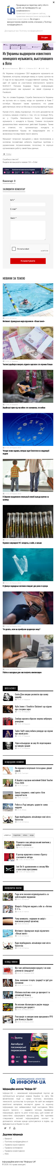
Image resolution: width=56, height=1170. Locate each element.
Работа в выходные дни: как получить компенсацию (22, 672)
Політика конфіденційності (16, 1142)
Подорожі (16, 835)
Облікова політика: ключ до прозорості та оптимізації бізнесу (32, 993)
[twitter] (5, 1128)
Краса (25, 835)
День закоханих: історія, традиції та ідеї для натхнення (33, 981)
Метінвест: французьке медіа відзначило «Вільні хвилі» (24, 321)
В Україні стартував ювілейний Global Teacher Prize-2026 (34, 781)
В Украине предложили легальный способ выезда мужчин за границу (26, 498)
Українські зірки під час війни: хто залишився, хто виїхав (24, 407)
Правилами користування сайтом (30, 14)
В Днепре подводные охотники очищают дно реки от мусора (25, 586)
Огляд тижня (11, 962)
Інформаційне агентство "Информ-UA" (19, 1162)
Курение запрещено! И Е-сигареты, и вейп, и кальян (22, 543)
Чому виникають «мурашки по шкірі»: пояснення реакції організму (30, 920)
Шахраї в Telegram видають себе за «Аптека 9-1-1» (33, 907)
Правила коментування (15, 1151)
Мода (32, 835)
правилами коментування (18, 19)
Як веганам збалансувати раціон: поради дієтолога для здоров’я (32, 1006)
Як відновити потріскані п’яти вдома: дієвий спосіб (33, 769)
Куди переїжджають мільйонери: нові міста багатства (33, 818)
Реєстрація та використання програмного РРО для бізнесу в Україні (34, 1018)
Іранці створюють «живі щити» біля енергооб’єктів (30, 794)
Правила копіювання (14, 1148)
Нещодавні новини (14, 762)
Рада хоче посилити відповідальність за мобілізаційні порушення (32, 895)
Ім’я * (12, 200)
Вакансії (8, 1139)
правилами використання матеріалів (32, 16)
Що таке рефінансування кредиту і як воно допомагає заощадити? (33, 969)
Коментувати (28, 261)
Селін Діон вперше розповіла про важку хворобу (31, 695)
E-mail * (13, 209)
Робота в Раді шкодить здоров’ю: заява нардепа (31, 806)
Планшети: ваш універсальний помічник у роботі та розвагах (33, 843)
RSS (7, 1154)
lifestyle (7, 835)
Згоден (44, 38)
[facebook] (10, 1128)
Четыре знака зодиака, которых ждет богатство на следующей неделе (26, 452)
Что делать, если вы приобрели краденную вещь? (21, 629)
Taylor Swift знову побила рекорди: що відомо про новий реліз (34, 732)
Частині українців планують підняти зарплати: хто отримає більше (27, 364)
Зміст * (13, 218)
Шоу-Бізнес (10, 688)
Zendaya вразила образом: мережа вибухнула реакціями (33, 720)
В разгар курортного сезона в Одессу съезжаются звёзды (31, 856)
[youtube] (14, 1128)
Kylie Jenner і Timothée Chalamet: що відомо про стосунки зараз (33, 708)
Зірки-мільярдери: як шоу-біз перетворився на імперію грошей (33, 744)
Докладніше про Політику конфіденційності (24, 31)
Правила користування (15, 1145)
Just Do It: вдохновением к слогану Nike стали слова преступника (32, 868)
